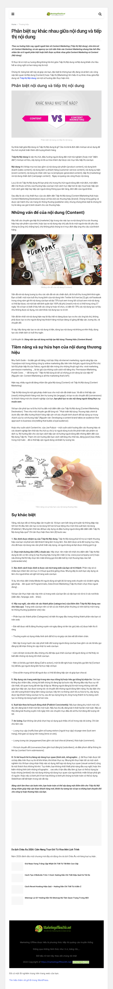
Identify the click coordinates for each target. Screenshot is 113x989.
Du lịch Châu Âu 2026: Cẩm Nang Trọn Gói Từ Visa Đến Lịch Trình (45, 849)
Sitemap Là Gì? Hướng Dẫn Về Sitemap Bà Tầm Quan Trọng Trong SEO (57, 898)
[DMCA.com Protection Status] (81, 962)
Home (13, 24)
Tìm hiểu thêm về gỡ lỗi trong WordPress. (29, 980)
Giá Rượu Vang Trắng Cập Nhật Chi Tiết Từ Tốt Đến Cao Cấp (51, 864)
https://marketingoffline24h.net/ (56, 962)
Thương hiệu (24, 24)
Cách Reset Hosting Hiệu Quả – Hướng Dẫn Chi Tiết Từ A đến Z (53, 886)
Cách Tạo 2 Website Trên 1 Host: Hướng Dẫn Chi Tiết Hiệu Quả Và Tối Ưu (57, 875)
